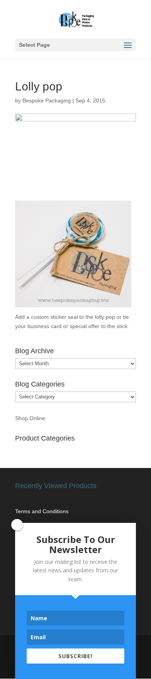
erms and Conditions (43, 511)
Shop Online (30, 418)
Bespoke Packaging (46, 100)
